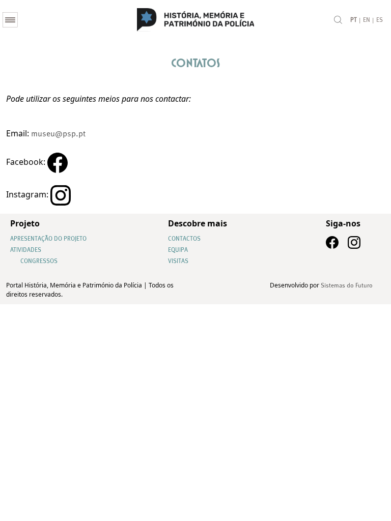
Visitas (178, 261)
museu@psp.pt (58, 134)
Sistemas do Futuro (347, 286)
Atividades (25, 250)
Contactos (184, 239)
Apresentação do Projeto (48, 239)
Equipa (178, 250)
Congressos (39, 261)
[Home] (195, 20)
